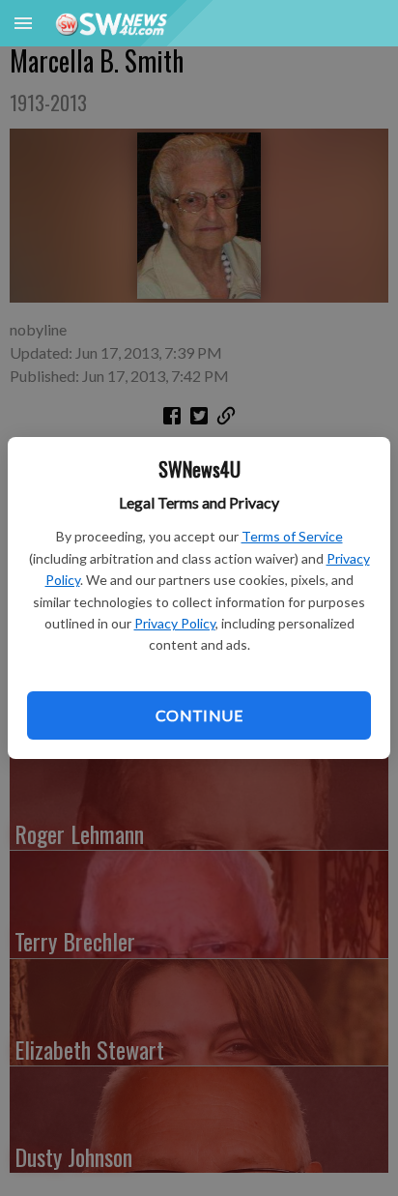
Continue (199, 715)
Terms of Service (292, 536)
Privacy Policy (174, 623)
